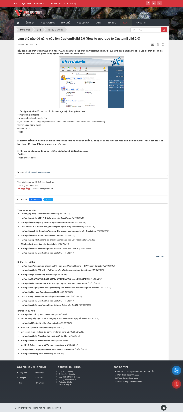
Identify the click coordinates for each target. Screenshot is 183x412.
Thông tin (22, 377)
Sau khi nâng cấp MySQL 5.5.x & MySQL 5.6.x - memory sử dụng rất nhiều (54, 318)
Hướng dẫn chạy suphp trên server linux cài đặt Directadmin (47, 349)
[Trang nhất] (18, 22)
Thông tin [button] (140, 22)
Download (40, 382)
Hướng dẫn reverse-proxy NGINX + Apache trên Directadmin (47, 222)
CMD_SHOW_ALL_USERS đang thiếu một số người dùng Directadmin (52, 226)
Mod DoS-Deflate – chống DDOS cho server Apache (43, 344)
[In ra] (158, 44)
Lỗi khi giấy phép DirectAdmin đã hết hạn (39, 213)
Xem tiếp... (161, 256)
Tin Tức (39, 377)
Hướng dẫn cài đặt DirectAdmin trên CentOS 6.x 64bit (44, 336)
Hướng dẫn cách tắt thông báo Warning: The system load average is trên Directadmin (58, 231)
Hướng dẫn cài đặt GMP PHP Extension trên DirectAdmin (46, 217)
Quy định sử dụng (66, 371)
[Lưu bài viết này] (163, 44)
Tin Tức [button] (112, 22)
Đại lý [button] (99, 22)
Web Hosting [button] (48, 22)
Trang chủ (23, 372)
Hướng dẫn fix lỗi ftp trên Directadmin (37, 314)
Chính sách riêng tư (67, 374)
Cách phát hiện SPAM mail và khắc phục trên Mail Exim (45, 296)
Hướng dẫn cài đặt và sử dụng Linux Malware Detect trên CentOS (49, 248)
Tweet (49, 199)
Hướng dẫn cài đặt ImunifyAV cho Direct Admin (42, 235)
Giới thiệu (40, 372)
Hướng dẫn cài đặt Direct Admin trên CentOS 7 (41, 252)
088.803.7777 (42, 3)
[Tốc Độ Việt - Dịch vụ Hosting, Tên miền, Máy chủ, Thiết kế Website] (28, 12)
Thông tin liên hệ (65, 382)
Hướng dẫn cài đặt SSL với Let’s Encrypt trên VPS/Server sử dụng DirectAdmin (56, 270)
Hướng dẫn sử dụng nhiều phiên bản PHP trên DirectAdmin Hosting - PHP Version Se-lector (62, 265)
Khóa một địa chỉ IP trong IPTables (36, 327)
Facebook (36, 199)
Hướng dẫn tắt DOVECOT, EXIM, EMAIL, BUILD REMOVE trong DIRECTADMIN (55, 278)
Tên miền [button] (30, 22)
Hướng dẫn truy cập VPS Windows (36, 353)
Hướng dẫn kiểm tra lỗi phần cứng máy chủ (40, 323)
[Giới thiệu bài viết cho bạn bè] (153, 44)
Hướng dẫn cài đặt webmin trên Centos (38, 340)
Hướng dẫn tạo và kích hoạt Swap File (38, 274)
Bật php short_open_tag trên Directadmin (39, 244)
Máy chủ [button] (66, 22)
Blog (20, 382)
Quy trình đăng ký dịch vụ (69, 376)
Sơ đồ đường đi (65, 384)
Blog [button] (126, 22)
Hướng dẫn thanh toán (68, 379)
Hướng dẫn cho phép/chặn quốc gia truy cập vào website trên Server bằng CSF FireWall (60, 287)
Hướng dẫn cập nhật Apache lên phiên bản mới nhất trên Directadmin (52, 239)
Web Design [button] (83, 22)
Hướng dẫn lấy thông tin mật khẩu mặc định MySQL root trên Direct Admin (54, 283)
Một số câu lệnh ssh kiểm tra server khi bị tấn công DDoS (46, 331)
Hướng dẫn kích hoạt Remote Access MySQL (41, 292)
